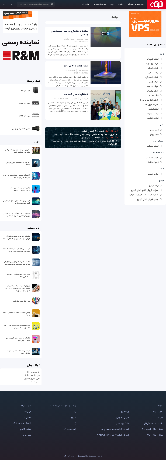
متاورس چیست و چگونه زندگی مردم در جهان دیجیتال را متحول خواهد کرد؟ (17, 214)
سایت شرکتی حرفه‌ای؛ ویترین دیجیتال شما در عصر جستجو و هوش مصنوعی (17, 262)
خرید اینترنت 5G (32, 375)
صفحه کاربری (25, 429)
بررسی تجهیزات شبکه (136, 4)
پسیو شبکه (35, 381)
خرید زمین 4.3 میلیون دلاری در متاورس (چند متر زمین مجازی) (16, 201)
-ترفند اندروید (152, 86)
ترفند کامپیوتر (152, 59)
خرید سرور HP (33, 372)
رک (75, 423)
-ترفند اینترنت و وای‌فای (148, 100)
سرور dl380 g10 (24, 103)
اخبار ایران (154, 130)
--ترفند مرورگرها (151, 104)
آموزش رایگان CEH (155, 435)
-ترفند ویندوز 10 (151, 63)
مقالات (120, 4)
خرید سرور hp (25, 90)
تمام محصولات (70, 429)
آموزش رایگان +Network (152, 429)
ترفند (112, 4)
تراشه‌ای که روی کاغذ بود (76, 94)
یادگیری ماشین (122, 423)
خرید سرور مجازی (32, 378)
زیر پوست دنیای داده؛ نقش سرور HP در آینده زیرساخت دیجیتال (17, 326)
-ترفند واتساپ (152, 91)
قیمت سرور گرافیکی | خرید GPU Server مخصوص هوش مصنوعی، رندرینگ (16, 250)
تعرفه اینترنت (152, 146)
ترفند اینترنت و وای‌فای (153, 423)
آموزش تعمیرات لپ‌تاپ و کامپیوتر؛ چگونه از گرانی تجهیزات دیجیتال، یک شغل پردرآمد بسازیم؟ (17, 288)
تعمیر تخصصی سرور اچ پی (21, 128)
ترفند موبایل (153, 72)
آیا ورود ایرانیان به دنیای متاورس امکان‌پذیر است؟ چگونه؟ (19, 189)
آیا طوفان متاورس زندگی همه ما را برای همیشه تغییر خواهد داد (16, 176)
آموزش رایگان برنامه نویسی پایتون (114, 429)
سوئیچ (73, 417)
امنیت (160, 417)
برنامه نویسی (152, 174)
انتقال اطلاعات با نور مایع (76, 66)
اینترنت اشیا (153, 162)
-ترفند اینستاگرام (151, 77)
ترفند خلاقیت (152, 118)
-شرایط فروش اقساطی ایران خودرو (143, 194)
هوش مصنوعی (152, 157)
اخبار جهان (154, 134)
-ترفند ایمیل (153, 68)
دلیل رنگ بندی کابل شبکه (21, 301)
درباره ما (27, 411)
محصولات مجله (100, 4)
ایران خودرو (153, 185)
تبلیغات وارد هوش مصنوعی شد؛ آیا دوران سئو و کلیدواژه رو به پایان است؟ (17, 237)
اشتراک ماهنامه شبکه (22, 423)
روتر (74, 411)
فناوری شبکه (158, 411)
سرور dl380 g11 (24, 116)
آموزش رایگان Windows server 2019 (113, 435)
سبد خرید (27, 435)
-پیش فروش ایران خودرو (147, 199)
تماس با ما (85, 4)
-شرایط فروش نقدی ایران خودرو (144, 190)
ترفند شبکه (153, 95)
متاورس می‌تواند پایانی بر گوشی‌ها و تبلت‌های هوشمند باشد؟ (17, 151)
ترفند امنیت (153, 109)
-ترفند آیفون (153, 81)
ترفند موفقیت (152, 113)
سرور (69, 456)
